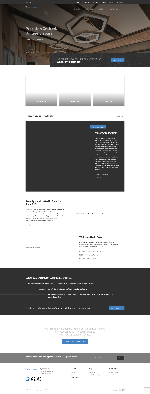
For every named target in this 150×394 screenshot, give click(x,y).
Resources (96, 2)
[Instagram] (120, 390)
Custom (101, 9)
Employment (75, 377)
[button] (93, 9)
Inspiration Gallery (94, 375)
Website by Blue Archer (63, 390)
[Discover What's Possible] (75, 90)
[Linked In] (123, 390)
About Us (29, 225)
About (104, 2)
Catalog (77, 9)
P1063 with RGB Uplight (87, 258)
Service (73, 375)
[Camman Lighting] (36, 7)
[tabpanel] (75, 156)
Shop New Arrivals (33, 39)
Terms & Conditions (77, 390)
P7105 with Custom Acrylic (88, 255)
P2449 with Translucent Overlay (90, 251)
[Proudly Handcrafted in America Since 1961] (100, 213)
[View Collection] (41, 90)
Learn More (119, 117)
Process (73, 372)
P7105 (99, 177)
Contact (111, 2)
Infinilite (89, 9)
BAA (77, 2)
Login (29, 2)
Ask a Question (113, 375)
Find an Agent (120, 2)
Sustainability (86, 2)
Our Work (114, 9)
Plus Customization (98, 127)
